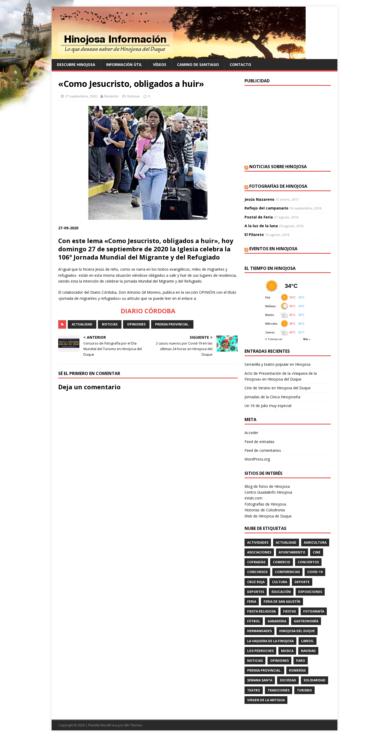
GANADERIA (277, 621)
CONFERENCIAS (287, 572)
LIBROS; (307, 641)
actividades (257, 542)
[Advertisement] (288, 124)
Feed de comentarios (263, 450)
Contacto (240, 64)
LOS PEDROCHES (260, 651)
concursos (257, 572)
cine (316, 552)
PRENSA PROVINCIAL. (172, 324)
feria (251, 601)
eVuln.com (253, 498)
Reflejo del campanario (266, 208)
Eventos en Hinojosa (273, 249)
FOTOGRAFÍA (313, 611)
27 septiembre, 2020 (81, 96)
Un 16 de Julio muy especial (268, 405)
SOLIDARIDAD (314, 680)
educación (281, 591)
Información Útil (124, 64)
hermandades (259, 631)
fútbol (253, 621)
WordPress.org (257, 459)
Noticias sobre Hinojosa (278, 166)
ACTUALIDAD (82, 324)
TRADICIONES (279, 690)
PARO (300, 660)
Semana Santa (259, 680)
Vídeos (159, 64)
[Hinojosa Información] (179, 56)
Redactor (111, 96)
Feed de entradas (259, 441)
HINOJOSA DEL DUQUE (297, 631)
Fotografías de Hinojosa (278, 186)
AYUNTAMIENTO (292, 552)
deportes (255, 591)
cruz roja (256, 582)
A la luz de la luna (261, 225)
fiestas (289, 611)
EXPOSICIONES (310, 591)
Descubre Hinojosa (76, 64)
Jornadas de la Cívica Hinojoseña (272, 396)
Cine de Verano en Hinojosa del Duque (278, 387)
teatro (253, 690)
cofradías (256, 562)
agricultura (315, 542)
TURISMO (304, 690)
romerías (297, 670)
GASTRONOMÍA (306, 621)
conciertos (308, 562)
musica (287, 651)
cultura (279, 582)
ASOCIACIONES (259, 552)
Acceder (251, 432)
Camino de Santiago (198, 64)
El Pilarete (254, 234)
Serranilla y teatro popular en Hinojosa (277, 364)
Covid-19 (315, 572)
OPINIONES (136, 324)
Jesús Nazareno (259, 199)
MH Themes (133, 725)
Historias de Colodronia (265, 509)
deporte (302, 582)
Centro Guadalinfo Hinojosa (268, 492)
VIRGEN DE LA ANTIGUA (266, 700)
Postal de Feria (259, 217)
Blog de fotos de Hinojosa (267, 486)
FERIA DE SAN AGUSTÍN (282, 601)
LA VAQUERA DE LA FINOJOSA (270, 641)
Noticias (133, 96)
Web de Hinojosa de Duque (268, 516)
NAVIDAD (308, 651)
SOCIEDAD (288, 680)
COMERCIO (281, 562)
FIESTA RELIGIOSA (261, 611)
